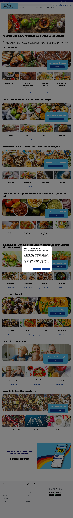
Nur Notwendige (37, 269)
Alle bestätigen (46, 269)
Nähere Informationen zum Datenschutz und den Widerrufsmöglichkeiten (36, 266)
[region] (37, 259)
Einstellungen (28, 269)
